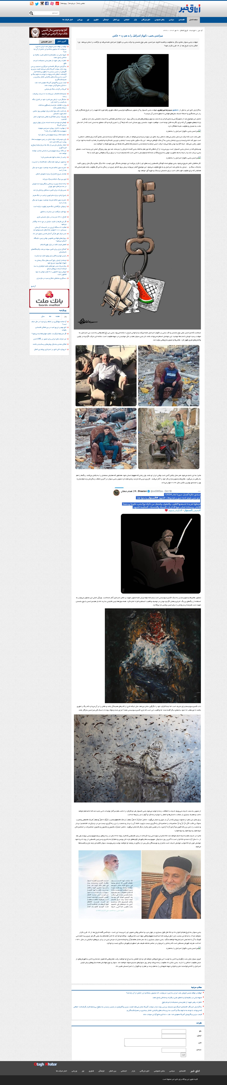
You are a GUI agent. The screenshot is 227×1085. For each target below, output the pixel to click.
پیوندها (64, 3)
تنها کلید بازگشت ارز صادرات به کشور (53, 212)
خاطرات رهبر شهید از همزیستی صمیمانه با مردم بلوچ (182, 1002)
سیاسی (171, 20)
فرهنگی (105, 20)
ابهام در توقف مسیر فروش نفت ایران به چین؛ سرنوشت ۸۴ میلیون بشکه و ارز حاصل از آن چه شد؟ (164, 993)
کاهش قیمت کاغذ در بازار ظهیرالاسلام (53, 245)
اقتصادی (182, 20)
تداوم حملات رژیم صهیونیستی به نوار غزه (52, 135)
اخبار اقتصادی (46, 42)
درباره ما (72, 3)
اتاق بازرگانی (145, 20)
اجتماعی (126, 20)
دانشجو (176, 110)
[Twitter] (37, 4)
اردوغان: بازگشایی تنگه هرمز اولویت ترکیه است (49, 207)
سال (42, 316)
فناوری (96, 20)
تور (88, 20)
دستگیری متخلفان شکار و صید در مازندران (51, 278)
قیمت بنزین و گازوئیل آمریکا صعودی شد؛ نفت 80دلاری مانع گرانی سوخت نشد (172, 1015)
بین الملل (116, 20)
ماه (50, 316)
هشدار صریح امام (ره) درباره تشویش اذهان (51, 174)
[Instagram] (42, 3)
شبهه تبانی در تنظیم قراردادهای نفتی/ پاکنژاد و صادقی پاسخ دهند (177, 998)
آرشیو (33, 286)
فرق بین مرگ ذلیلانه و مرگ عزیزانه (54, 179)
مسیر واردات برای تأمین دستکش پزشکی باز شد (49, 190)
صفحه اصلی (193, 20)
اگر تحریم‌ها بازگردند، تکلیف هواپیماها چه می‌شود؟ (49, 334)
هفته (57, 316)
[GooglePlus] (57, 3)
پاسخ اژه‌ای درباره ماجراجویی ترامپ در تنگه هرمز (49, 195)
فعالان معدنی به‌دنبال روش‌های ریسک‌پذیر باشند (49, 344)
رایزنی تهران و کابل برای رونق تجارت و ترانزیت (50, 256)
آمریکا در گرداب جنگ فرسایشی (55, 89)
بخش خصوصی (159, 20)
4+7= (198, 1050)
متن (199, 1043)
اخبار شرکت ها (68, 20)
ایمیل (199, 1036)
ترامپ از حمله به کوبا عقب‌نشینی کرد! (53, 157)
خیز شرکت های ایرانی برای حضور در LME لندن (49, 339)
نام (200, 1031)
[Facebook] (46, 3)
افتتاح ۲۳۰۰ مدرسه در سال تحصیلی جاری (51, 217)
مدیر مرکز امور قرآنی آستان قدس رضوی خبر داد (49, 234)
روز (65, 316)
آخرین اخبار (61, 41)
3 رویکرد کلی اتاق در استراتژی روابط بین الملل (50, 349)
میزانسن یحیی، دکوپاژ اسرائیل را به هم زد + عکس (137, 35)
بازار (135, 20)
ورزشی (79, 20)
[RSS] (31, 3)
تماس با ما (81, 3)
